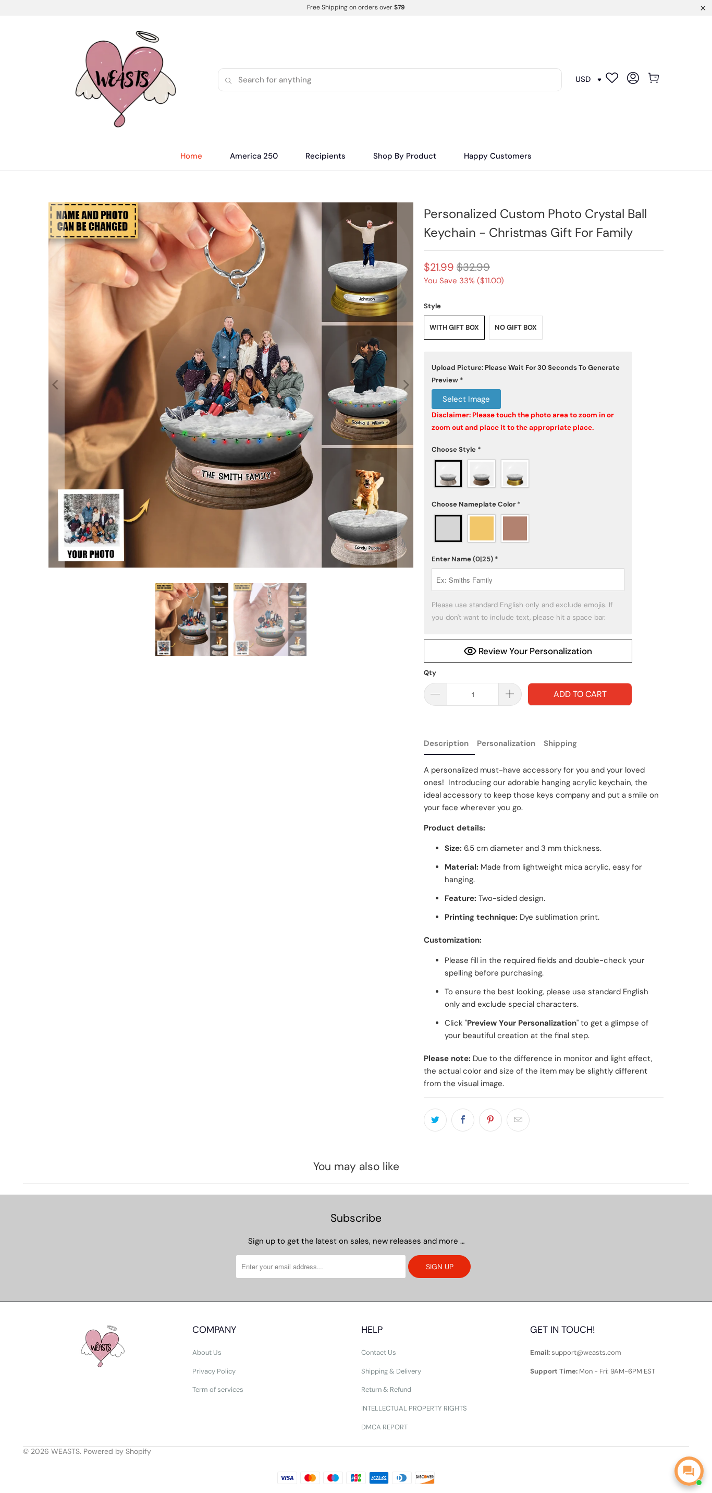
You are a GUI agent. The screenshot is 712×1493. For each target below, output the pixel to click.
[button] (325, 156)
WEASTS (65, 1451)
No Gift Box (516, 327)
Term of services (217, 1389)
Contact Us (378, 1352)
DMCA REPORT (384, 1427)
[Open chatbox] (689, 1471)
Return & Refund (386, 1389)
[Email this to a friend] (518, 1120)
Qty (430, 672)
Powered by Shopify (117, 1451)
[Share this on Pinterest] (490, 1120)
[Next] (405, 385)
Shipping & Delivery (391, 1371)
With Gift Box (454, 327)
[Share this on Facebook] (462, 1120)
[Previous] (56, 385)
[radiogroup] (528, 474)
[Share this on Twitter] (435, 1120)
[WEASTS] (122, 79)
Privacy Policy (214, 1371)
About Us (207, 1352)
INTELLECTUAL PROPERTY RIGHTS (414, 1408)
